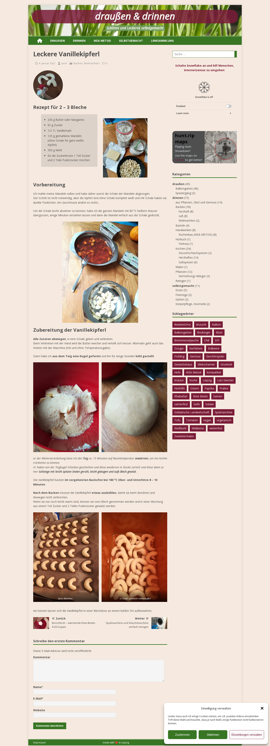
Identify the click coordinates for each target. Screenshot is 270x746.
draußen (57, 40)
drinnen (79, 40)
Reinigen (181, 281)
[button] (262, 708)
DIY (217, 340)
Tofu (177, 420)
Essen (179, 290)
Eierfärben (195, 348)
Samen (217, 396)
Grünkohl (226, 364)
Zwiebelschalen (184, 436)
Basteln (180, 225)
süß (181, 216)
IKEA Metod (193, 372)
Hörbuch (181, 239)
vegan (207, 420)
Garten (180, 299)
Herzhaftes (186, 257)
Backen (78, 63)
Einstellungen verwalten (246, 734)
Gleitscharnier (206, 364)
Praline (224, 388)
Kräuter (179, 380)
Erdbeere (213, 348)
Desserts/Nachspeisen (193, 253)
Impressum (39, 742)
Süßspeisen (186, 262)
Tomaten (192, 420)
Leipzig (207, 380)
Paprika (209, 388)
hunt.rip (179, 160)
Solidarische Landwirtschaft (191, 412)
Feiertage (182, 295)
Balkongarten (184, 188)
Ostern (194, 388)
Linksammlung (162, 40)
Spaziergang (183, 193)
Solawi (209, 404)
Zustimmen (182, 734)
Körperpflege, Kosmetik (191, 304)
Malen (179, 267)
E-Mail (37, 698)
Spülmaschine (223, 412)
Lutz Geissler (225, 380)
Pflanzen (181, 272)
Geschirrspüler (215, 356)
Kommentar (41, 657)
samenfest (181, 404)
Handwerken (184, 230)
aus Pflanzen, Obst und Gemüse (196, 202)
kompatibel (214, 372)
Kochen (180, 248)
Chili (206, 340)
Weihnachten (92, 63)
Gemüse (195, 356)
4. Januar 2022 (47, 63)
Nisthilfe (179, 388)
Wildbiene (198, 428)
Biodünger (203, 332)
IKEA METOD (102, 40)
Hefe (177, 372)
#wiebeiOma (182, 324)
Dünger (179, 348)
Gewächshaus (183, 364)
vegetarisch (224, 420)
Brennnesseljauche (186, 340)
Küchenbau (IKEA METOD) (195, 234)
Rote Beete (200, 396)
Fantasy (184, 244)
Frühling (179, 356)
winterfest (216, 428)
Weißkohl (180, 428)
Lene (64, 63)
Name (37, 687)
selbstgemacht (131, 40)
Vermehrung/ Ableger (192, 276)
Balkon (216, 324)
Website (39, 710)
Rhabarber (181, 396)
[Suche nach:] (204, 54)
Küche (193, 380)
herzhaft (184, 211)
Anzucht (201, 324)
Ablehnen (213, 734)
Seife (197, 404)
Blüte (219, 332)
